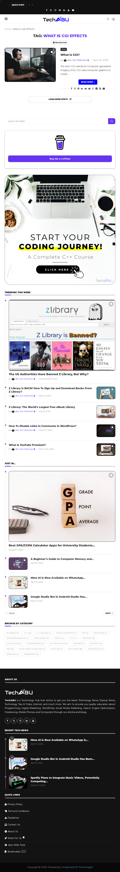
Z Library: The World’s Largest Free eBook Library (42, 407)
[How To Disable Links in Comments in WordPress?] (106, 430)
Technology (96, 649)
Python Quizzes (59, 643)
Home (8, 29)
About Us (13, 831)
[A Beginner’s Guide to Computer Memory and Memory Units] (18, 563)
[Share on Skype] (100, 88)
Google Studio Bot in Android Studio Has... (59, 596)
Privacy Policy (14, 804)
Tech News (75, 649)
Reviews (79, 643)
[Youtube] (68, 10)
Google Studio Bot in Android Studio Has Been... (63, 759)
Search (111, 121)
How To (59, 638)
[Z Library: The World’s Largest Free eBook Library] (106, 411)
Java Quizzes (14, 643)
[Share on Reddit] (89, 88)
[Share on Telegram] (96, 88)
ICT (73, 638)
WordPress (31, 654)
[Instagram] (55, 10)
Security (96, 643)
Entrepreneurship (17, 638)
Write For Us (14, 838)
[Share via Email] (104, 88)
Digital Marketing (66, 633)
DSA (85, 633)
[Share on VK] (85, 88)
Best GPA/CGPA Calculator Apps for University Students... (52, 545)
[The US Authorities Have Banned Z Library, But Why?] (62, 335)
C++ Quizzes (44, 633)
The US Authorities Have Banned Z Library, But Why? (49, 374)
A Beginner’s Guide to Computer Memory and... (62, 559)
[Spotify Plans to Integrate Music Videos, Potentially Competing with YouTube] (18, 782)
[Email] (73, 10)
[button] (29, 4)
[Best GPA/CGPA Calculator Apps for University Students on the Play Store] (62, 506)
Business (13, 633)
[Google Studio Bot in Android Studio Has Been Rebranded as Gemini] (18, 601)
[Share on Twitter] (75, 88)
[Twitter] (51, 10)
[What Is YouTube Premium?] (106, 449)
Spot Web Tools (16, 845)
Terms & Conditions (18, 811)
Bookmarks (16, 851)
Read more (87, 82)
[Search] (108, 18)
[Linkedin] (64, 10)
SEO (10, 649)
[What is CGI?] (30, 65)
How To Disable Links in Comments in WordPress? (42, 426)
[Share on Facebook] (71, 88)
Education (100, 633)
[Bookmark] (51, 52)
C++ (28, 633)
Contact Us (14, 824)
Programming (35, 643)
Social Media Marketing (32, 649)
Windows (13, 654)
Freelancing (41, 638)
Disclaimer (13, 817)
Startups (57, 649)
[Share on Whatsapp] (93, 88)
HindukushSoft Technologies (77, 867)
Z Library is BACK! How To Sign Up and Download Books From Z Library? (50, 390)
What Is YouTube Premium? (27, 445)
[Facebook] (46, 10)
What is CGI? (70, 55)
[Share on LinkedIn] (82, 88)
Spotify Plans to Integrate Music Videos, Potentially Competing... (65, 779)
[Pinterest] (60, 10)
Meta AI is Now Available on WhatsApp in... (60, 740)
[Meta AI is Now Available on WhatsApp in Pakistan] (18, 582)
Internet (88, 638)
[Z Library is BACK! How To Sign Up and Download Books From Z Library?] (106, 393)
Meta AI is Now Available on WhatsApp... (58, 577)
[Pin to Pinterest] (78, 88)
